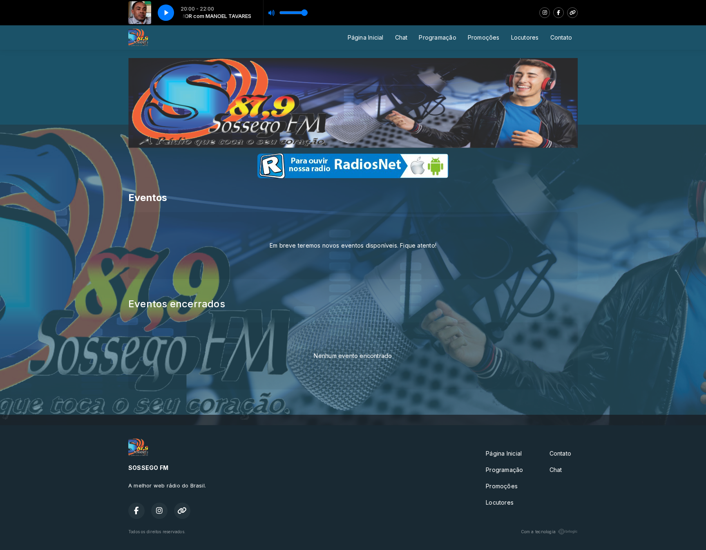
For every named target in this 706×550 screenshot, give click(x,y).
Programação (437, 37)
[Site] (572, 12)
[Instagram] (544, 12)
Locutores (525, 37)
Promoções (484, 37)
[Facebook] (558, 12)
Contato (561, 37)
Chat (401, 37)
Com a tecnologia (538, 531)
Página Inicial (366, 37)
